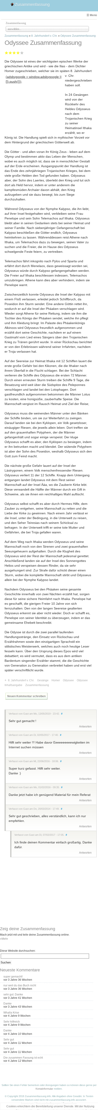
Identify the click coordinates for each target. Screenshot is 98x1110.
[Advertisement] (35, 113)
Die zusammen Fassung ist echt (23, 1057)
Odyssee (68, 680)
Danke (7, 1003)
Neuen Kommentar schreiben (26, 696)
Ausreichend (10, 52)
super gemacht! (13, 976)
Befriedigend (14, 52)
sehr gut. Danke (13, 994)
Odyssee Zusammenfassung (78, 35)
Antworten (85, 726)
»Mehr (4, 938)
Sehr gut (22, 52)
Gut (17, 52)
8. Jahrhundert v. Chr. (44, 35)
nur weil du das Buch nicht (19, 985)
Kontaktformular (44, 1088)
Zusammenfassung (32, 4)
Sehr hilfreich (11, 1021)
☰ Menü (92, 15)
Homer (56, 680)
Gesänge (43, 680)
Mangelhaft (6, 52)
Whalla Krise (11, 1012)
